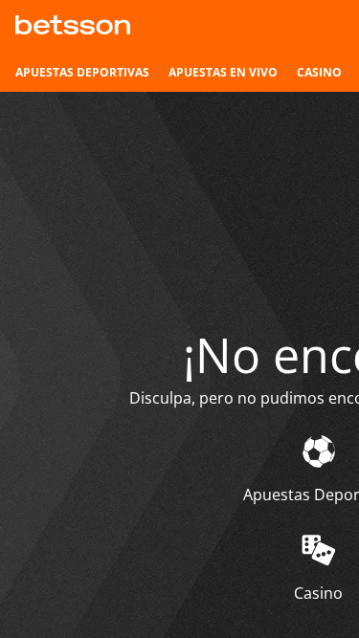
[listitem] (82, 73)
